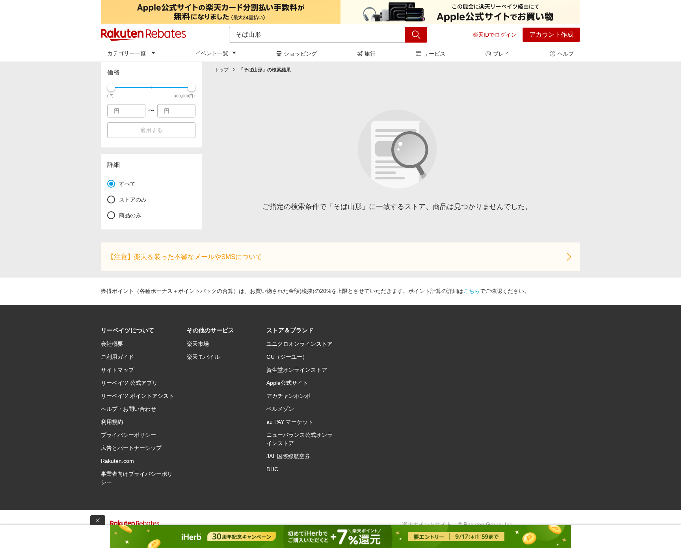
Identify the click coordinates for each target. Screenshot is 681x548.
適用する (151, 130)
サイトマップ (117, 370)
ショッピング (300, 53)
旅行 (370, 53)
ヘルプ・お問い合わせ (128, 409)
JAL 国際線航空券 (288, 456)
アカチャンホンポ (288, 396)
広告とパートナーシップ (131, 448)
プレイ (501, 53)
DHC (272, 469)
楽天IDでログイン (495, 35)
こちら (471, 291)
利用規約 (112, 422)
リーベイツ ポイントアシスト (137, 396)
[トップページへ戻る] (143, 35)
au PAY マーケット (289, 422)
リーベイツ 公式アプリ (129, 383)
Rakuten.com (117, 461)
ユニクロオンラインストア (299, 344)
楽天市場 (198, 344)
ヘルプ (565, 53)
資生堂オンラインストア (296, 370)
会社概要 (112, 344)
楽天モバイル (203, 357)
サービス (434, 53)
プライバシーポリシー (128, 435)
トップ (221, 70)
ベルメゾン (280, 409)
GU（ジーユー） (287, 357)
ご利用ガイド (117, 357)
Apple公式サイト (287, 383)
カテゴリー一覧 (126, 53)
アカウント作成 (551, 34)
